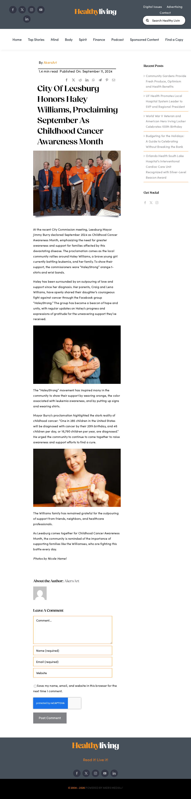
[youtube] (41, 9)
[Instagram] (156, 202)
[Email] (113, 80)
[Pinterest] (107, 80)
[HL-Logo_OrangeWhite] (95, 743)
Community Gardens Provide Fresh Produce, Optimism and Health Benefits (166, 81)
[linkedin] (27, 19)
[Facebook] (66, 80)
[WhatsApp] (93, 80)
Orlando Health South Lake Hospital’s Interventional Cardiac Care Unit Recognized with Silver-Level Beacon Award (166, 166)
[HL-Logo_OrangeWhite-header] (95, 8)
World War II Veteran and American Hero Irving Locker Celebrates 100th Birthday (166, 121)
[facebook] (13, 9)
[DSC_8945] (77, 152)
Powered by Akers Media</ (104, 787)
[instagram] (31, 9)
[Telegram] (100, 80)
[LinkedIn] (87, 80)
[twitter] (22, 9)
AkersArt (50, 62)
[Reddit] (80, 80)
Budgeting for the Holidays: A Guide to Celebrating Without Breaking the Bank (165, 141)
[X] (73, 80)
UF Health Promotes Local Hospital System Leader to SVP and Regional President (165, 101)
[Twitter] (151, 202)
